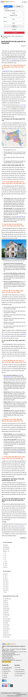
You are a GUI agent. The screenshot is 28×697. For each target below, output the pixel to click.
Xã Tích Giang (6, 624)
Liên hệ (5, 675)
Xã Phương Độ (6, 608)
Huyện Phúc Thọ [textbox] (13, 15)
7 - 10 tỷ (5, 561)
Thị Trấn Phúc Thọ (7, 598)
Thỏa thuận (5, 545)
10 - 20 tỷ (5, 563)
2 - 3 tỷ (4, 555)
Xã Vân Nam (5, 604)
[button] (22, 2)
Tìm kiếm (15, 32)
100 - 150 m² (5, 582)
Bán (8, 6)
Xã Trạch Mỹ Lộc (6, 628)
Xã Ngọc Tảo (6, 632)
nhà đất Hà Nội (16, 526)
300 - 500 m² (5, 590)
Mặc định (23, 45)
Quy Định (17, 665)
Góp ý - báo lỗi (19, 675)
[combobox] (10, 11)
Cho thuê (18, 6)
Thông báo (5, 673)
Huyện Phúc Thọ (6, 71)
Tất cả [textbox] (13, 19)
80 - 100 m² (5, 580)
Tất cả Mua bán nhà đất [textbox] (10, 10)
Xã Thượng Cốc (6, 620)
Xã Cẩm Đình (6, 612)
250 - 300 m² (5, 588)
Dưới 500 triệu (6, 547)
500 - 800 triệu (6, 549)
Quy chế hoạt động (20, 669)
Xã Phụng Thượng (7, 634)
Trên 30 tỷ (5, 567)
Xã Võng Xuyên (6, 614)
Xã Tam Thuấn (6, 636)
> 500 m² (5, 592)
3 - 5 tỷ (4, 557)
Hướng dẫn (5, 665)
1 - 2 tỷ (4, 553)
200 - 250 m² (5, 586)
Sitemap (5, 677)
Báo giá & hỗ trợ (7, 671)
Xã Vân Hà (5, 600)
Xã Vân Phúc (5, 602)
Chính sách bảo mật (20, 673)
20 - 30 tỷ (5, 565)
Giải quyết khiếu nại (20, 671)
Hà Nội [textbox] (13, 13)
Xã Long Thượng (6, 618)
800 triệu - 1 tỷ (6, 551)
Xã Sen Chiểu (6, 610)
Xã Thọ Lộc (5, 616)
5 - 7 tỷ (4, 559)
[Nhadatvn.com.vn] (8, 2)
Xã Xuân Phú (6, 606)
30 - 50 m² (5, 576)
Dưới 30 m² (5, 574)
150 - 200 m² (5, 584)
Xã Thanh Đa (6, 626)
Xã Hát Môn (5, 622)
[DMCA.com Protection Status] (6, 662)
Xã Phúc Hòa (6, 630)
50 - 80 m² (5, 578)
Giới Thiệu (18, 667)
